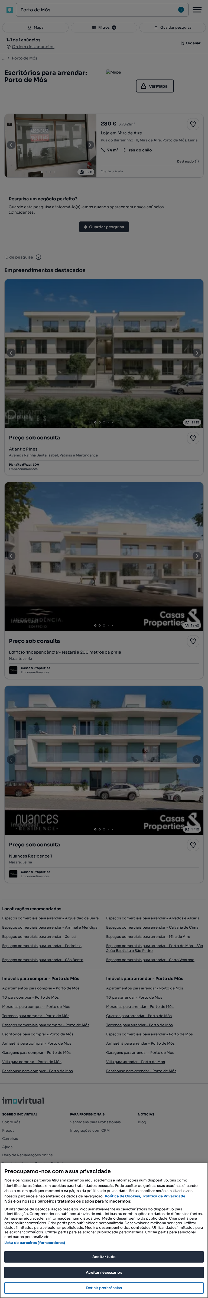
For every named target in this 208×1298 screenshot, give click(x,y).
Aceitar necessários (104, 1272)
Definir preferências (104, 1288)
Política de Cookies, (123, 1196)
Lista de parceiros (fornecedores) (34, 1242)
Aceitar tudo (104, 1256)
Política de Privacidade (164, 1196)
